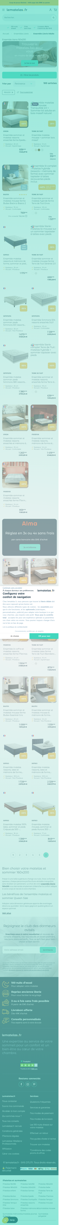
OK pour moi (44, 636)
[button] (5, 1220)
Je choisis (14, 636)
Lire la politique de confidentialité (15, 627)
